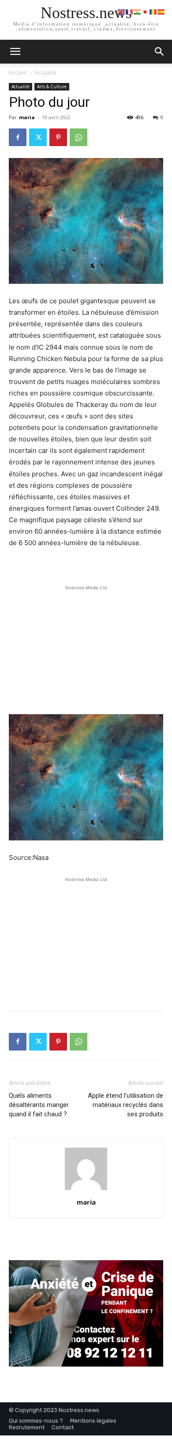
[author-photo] (86, 1190)
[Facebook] (17, 137)
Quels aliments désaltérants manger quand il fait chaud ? (39, 1105)
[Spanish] (161, 11)
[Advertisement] (86, 647)
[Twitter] (38, 137)
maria (27, 117)
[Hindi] (138, 11)
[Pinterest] (58, 137)
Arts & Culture (52, 86)
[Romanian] (153, 11)
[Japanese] (146, 11)
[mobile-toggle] (15, 52)
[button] (159, 52)
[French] (130, 11)
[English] (122, 11)
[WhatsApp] (78, 137)
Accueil (17, 72)
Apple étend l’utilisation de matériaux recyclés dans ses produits (125, 1105)
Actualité (45, 72)
